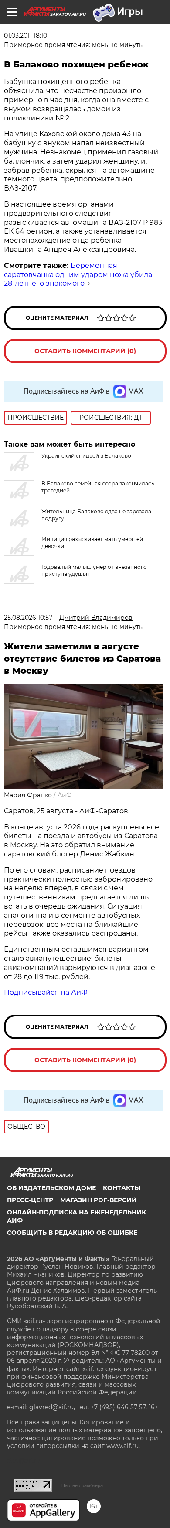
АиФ (65, 795)
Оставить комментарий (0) (85, 351)
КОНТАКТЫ (121, 1188)
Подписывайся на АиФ (46, 992)
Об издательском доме (51, 1188)
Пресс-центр (30, 1200)
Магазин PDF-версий (98, 1200)
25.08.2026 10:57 (28, 618)
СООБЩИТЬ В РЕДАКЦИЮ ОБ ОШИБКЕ (72, 1233)
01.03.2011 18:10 (25, 36)
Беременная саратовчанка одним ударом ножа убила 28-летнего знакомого (78, 274)
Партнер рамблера (82, 1485)
